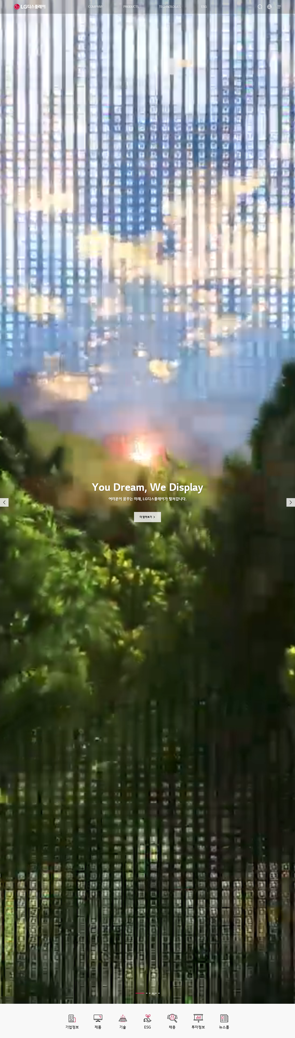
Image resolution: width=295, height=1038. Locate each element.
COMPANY (95, 6)
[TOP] (282, 972)
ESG (204, 6)
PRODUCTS (131, 6)
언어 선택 (269, 6)
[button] (4, 502)
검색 (260, 6)
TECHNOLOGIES (170, 6)
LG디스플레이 (29, 7)
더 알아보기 (146, 517)
